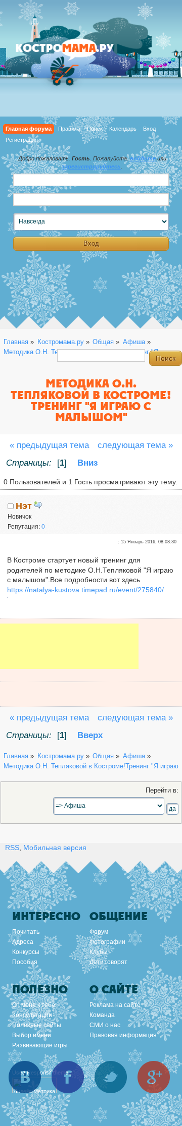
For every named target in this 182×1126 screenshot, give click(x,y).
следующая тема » (135, 445)
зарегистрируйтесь (91, 166)
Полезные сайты (36, 1025)
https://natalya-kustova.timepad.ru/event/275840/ (85, 590)
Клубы (98, 951)
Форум (98, 931)
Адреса (22, 941)
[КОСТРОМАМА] (76, 52)
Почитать (25, 931)
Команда (102, 1015)
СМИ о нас (104, 1025)
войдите (143, 158)
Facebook (68, 1077)
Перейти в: (162, 790)
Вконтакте (25, 1077)
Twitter (111, 1077)
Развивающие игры (40, 1045)
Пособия (24, 962)
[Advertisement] (69, 653)
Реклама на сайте (115, 1004)
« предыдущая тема (49, 445)
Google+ (154, 1077)
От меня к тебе (33, 1004)
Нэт (24, 506)
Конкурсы (25, 951)
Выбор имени (31, 1035)
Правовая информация (123, 1035)
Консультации (32, 1015)
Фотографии (107, 941)
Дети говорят (108, 962)
